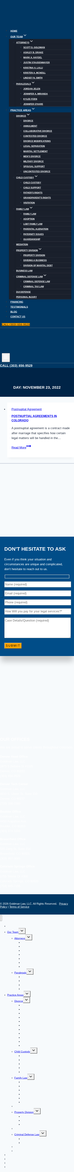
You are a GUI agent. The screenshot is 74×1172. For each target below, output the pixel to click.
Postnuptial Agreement (26, 409)
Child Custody (32, 182)
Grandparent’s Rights (37, 198)
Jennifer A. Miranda (35, 94)
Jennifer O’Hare (33, 104)
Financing (16, 302)
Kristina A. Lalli (33, 68)
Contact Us (17, 317)
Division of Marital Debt (38, 265)
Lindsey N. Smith (33, 78)
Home (13, 31)
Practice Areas (15, 994)
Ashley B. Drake (33, 52)
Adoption (29, 219)
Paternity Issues (33, 234)
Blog (13, 311)
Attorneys (19, 938)
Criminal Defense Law (36, 281)
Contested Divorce (35, 136)
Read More (21, 447)
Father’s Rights (32, 192)
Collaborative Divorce (37, 131)
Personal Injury (26, 297)
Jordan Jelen (31, 89)
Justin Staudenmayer (36, 62)
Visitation (29, 203)
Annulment (30, 126)
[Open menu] (6, 357)
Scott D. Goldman (34, 47)
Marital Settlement (35, 151)
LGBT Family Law (32, 224)
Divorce (28, 121)
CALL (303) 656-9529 (16, 324)
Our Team (12, 932)
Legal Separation (34, 146)
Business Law (24, 270)
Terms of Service (19, 906)
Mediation (22, 244)
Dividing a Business (35, 260)
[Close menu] (1, 918)
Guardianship (31, 239)
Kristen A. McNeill (34, 73)
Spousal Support (34, 166)
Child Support (32, 187)
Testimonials (19, 307)
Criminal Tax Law (33, 286)
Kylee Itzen (30, 99)
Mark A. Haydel (32, 57)
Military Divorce (33, 161)
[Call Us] (1, 591)
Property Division (34, 255)
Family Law (29, 214)
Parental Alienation (35, 229)
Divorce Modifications (37, 141)
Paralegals (20, 972)
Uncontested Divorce (36, 171)
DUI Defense (23, 292)
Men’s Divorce (32, 156)
